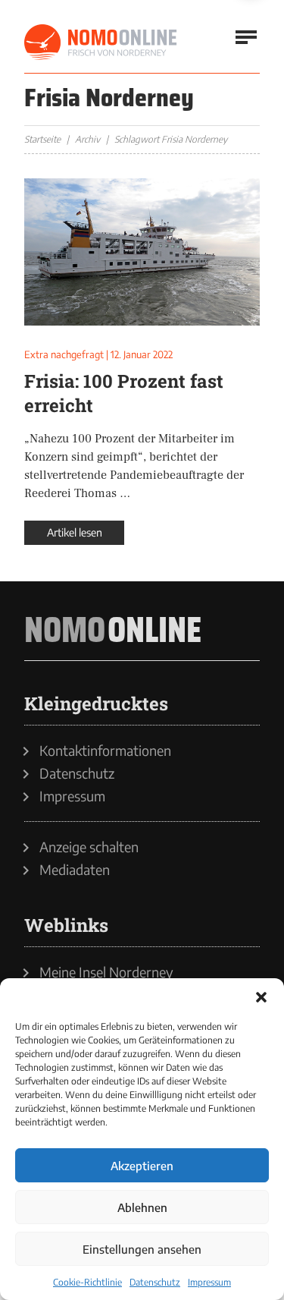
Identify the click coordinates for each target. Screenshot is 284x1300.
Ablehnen (142, 1207)
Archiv (87, 139)
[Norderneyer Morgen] (101, 42)
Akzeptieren (142, 1166)
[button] (261, 997)
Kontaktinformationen (105, 750)
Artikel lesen (74, 532)
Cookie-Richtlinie (87, 1282)
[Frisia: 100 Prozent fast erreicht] (142, 252)
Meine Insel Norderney (106, 972)
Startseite (42, 139)
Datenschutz (155, 1282)
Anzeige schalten (89, 847)
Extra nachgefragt (64, 354)
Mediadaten (74, 870)
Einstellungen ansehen (142, 1249)
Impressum (209, 1282)
